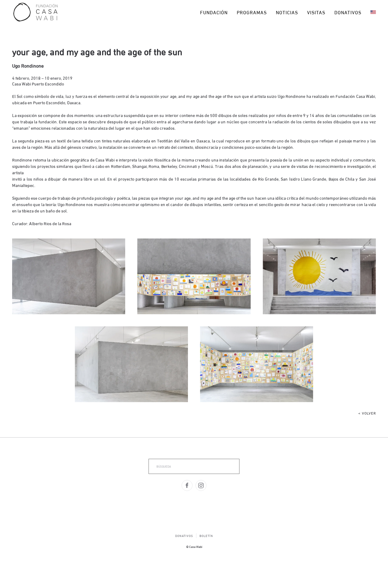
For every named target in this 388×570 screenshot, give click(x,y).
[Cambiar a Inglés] (373, 12)
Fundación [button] (214, 11)
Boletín (206, 535)
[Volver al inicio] (35, 12)
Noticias (287, 11)
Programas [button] (252, 11)
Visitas (316, 11)
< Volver (367, 412)
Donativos (347, 11)
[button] (68, 276)
